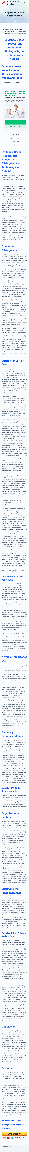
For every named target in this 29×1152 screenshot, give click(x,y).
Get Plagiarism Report (15, 121)
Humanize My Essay (15, 126)
